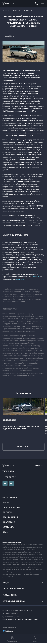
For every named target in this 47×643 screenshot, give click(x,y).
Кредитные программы (13, 588)
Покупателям (9, 522)
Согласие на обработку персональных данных (20, 619)
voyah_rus (20, 279)
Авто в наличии (10, 497)
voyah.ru (36, 276)
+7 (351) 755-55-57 (9, 477)
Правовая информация (11, 617)
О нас (5, 532)
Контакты (7, 512)
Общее (6, 582)
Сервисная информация (14, 601)
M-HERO (6, 502)
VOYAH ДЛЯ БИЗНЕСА (11, 507)
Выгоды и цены (10, 595)
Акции (35, 641)
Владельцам (8, 527)
